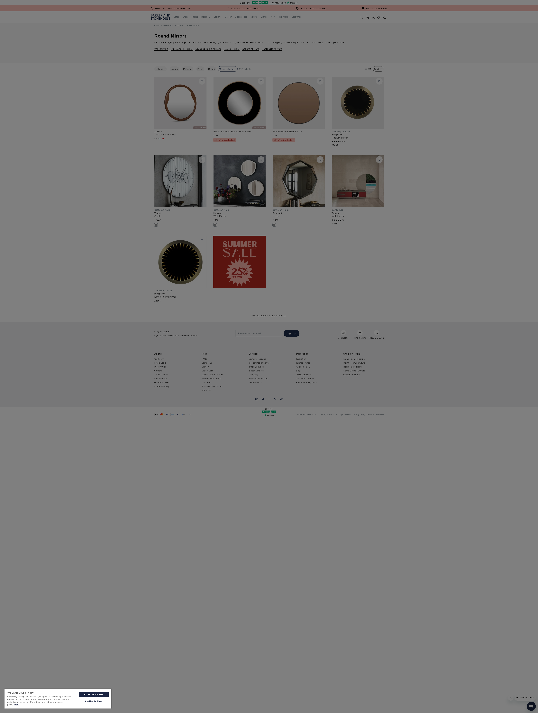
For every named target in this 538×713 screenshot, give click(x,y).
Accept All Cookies (93, 694)
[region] (58, 699)
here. (16, 705)
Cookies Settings (93, 701)
